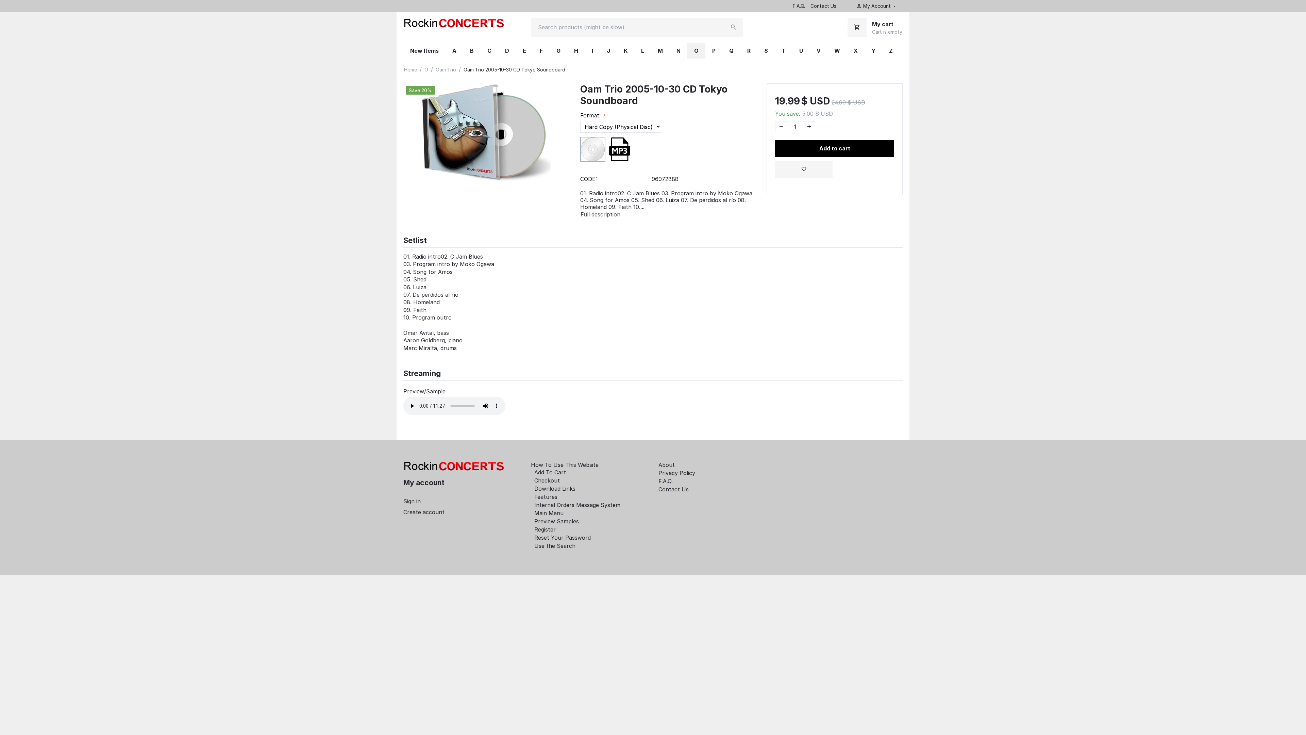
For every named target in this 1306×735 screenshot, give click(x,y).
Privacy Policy (676, 473)
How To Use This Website (565, 464)
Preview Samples (556, 521)
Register (545, 529)
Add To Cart (550, 472)
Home (410, 69)
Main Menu (549, 513)
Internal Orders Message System (577, 505)
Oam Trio (446, 69)
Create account (424, 512)
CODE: (588, 179)
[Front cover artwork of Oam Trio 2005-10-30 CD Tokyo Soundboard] (485, 134)
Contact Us (823, 6)
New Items (424, 50)
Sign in (412, 501)
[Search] (733, 27)
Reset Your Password (562, 537)
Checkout (547, 480)
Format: (591, 115)
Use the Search (554, 545)
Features (545, 496)
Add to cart (834, 148)
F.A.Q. (799, 6)
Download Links (554, 488)
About (666, 464)
